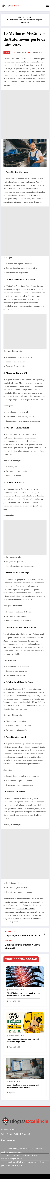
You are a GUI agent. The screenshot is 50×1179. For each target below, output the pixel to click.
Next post (8, 941)
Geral (7, 52)
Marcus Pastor (21, 52)
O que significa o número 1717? (22, 935)
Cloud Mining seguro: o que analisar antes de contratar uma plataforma (23, 994)
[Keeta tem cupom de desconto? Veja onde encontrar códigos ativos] (25, 1022)
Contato (10, 1134)
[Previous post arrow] (44, 934)
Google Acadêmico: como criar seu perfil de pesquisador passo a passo (22, 1086)
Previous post (10, 931)
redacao (12, 1081)
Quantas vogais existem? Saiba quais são (22, 946)
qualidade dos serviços (25, 908)
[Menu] (47, 5)
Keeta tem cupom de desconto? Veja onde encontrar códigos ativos (23, 1040)
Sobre (3, 1134)
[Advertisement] (25, 114)
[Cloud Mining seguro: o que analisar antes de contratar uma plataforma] (25, 976)
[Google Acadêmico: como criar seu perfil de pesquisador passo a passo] (25, 1068)
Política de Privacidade (22, 1134)
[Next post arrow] (44, 945)
